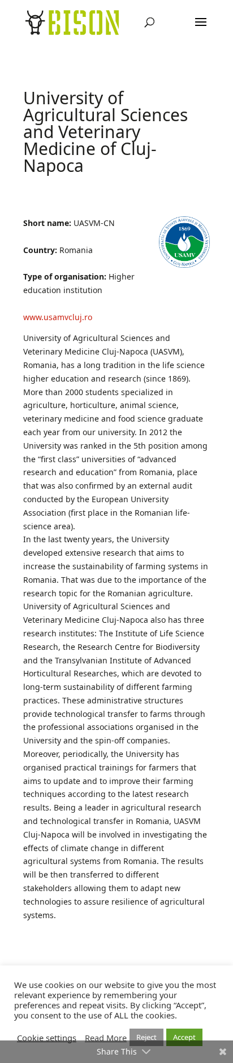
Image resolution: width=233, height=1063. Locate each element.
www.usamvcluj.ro (57, 317)
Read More (106, 1038)
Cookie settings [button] (46, 1038)
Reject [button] (146, 1037)
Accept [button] (184, 1037)
